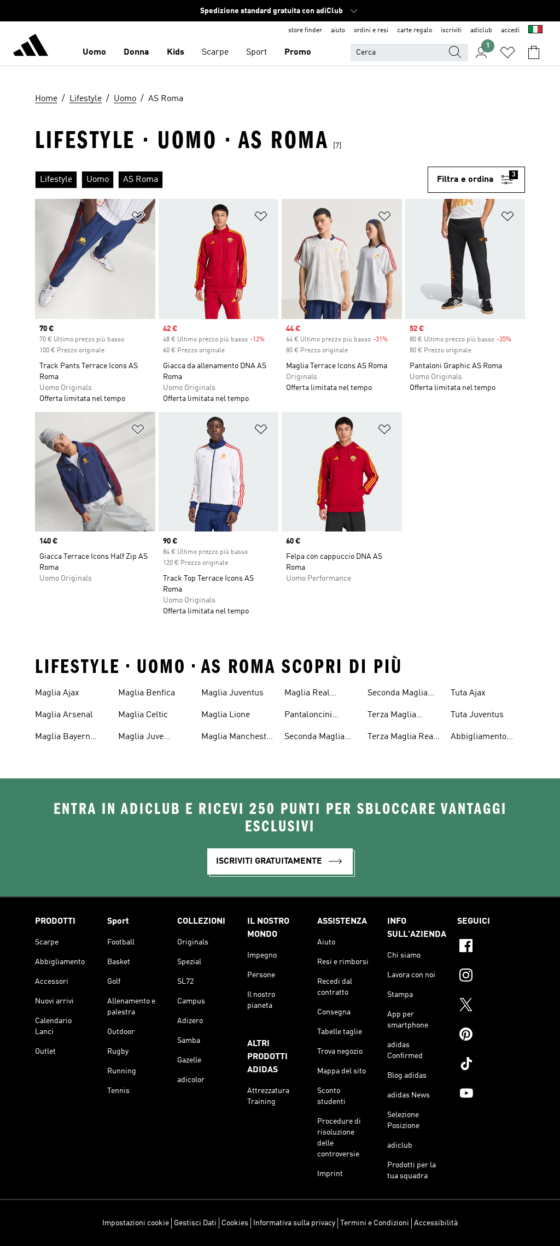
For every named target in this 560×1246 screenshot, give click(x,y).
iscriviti (451, 30)
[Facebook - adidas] (491, 947)
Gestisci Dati (195, 1223)
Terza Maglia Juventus (392, 716)
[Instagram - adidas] (491, 976)
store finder (305, 30)
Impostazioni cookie (135, 1223)
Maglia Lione (225, 715)
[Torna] (30, 47)
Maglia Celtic (143, 715)
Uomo (94, 52)
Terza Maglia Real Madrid (402, 738)
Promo (297, 52)
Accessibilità (436, 1223)
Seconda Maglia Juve (314, 738)
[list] (231, 179)
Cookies (234, 1223)
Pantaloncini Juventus (308, 716)
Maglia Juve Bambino (141, 738)
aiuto (338, 30)
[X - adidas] (491, 1006)
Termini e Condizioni (374, 1223)
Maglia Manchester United (238, 738)
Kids (175, 52)
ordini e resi (371, 30)
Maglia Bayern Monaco (62, 738)
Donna (136, 52)
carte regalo (414, 30)
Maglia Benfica (146, 693)
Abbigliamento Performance (478, 738)
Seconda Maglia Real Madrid (398, 694)
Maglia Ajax (57, 693)
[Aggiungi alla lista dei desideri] (138, 218)
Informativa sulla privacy (294, 1223)
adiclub (481, 30)
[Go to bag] (534, 52)
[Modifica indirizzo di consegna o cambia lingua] (535, 30)
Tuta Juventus (477, 715)
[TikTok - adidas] (491, 1065)
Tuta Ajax (468, 693)
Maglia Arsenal (64, 715)
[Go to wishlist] (507, 52)
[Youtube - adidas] (491, 1094)
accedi (510, 30)
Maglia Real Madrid (307, 694)
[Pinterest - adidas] (491, 1035)
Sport (256, 52)
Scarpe (215, 52)
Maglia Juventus (232, 693)
